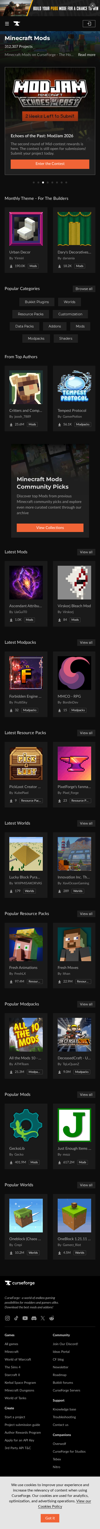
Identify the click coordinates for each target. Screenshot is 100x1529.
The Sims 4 (12, 1367)
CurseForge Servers (66, 1390)
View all (86, 552)
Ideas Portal (61, 1352)
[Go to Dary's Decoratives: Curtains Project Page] (74, 240)
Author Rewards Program (23, 1432)
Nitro (56, 1467)
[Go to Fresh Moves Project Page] (74, 955)
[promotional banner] (50, 8)
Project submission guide (22, 1425)
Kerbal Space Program (20, 1382)
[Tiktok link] (16, 1318)
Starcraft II (12, 1375)
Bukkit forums (63, 1382)
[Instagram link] (7, 1318)
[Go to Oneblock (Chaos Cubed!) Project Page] (26, 1227)
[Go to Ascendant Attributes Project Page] (26, 594)
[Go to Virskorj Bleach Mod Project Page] (74, 594)
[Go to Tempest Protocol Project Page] (74, 398)
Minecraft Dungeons (19, 1390)
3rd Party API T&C (18, 1448)
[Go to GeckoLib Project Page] (26, 1136)
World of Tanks (15, 1398)
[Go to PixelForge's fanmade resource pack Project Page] (74, 774)
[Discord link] (34, 1318)
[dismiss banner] (92, 5)
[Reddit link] (51, 1318)
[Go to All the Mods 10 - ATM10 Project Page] (26, 1046)
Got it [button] (50, 1518)
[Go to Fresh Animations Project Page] (26, 955)
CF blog (58, 1359)
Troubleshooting (64, 1417)
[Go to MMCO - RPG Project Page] (74, 684)
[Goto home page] (16, 23)
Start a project (15, 1417)
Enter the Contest (50, 164)
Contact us (60, 1425)
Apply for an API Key (19, 1440)
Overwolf (59, 1444)
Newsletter (60, 1367)
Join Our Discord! (65, 1344)
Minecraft (12, 1352)
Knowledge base (64, 1409)
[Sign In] (89, 23)
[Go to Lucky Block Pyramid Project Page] (26, 865)
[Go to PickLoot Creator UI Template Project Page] (26, 774)
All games (11, 1344)
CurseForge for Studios (69, 1451)
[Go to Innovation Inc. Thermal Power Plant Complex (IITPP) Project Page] (74, 865)
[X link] (43, 1318)
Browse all (84, 289)
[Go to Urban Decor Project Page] (26, 240)
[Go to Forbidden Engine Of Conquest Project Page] (26, 684)
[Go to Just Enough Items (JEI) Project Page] (74, 1136)
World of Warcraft (18, 1359)
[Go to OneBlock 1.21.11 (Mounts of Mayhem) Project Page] (74, 1227)
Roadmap (60, 1375)
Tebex (57, 1459)
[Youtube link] (25, 1318)
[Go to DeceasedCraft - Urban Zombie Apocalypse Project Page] (74, 1046)
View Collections (50, 528)
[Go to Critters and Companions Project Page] (26, 398)
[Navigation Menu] (7, 23)
